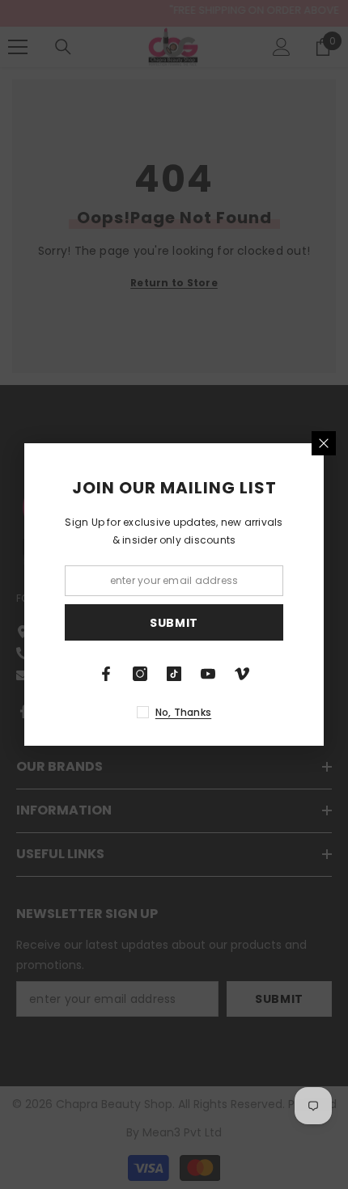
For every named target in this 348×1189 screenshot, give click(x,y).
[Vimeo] (242, 674)
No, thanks (183, 712)
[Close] (324, 443)
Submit (174, 623)
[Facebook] (106, 674)
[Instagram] (140, 674)
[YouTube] (208, 674)
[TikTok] (174, 674)
